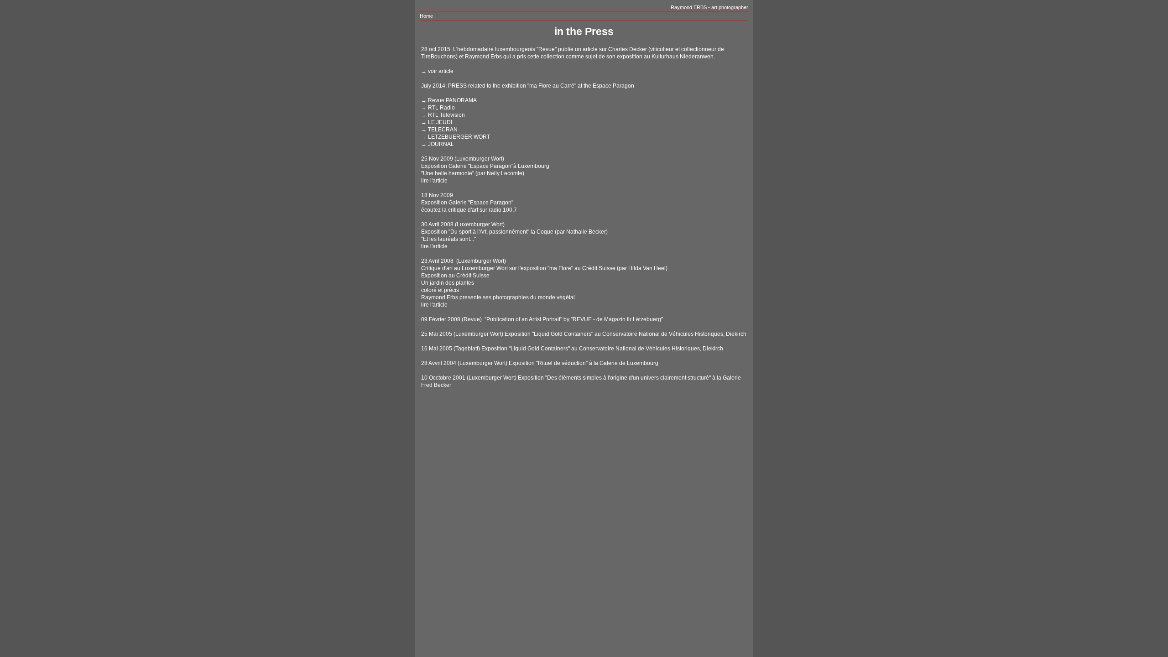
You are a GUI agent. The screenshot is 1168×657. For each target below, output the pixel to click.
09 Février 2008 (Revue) (451, 319)
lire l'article (434, 180)
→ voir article (437, 71)
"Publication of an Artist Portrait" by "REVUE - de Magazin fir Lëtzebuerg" (573, 319)
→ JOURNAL (437, 144)
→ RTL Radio (438, 107)
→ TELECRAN (439, 129)
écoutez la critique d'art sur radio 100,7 (469, 210)
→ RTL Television (443, 115)
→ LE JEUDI (436, 122)
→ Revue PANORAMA (449, 100)
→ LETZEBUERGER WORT (455, 137)
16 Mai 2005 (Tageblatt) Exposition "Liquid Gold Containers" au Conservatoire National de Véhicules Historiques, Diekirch (572, 348)
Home (426, 16)
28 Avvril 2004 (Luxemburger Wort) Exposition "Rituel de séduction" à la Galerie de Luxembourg (539, 363)
